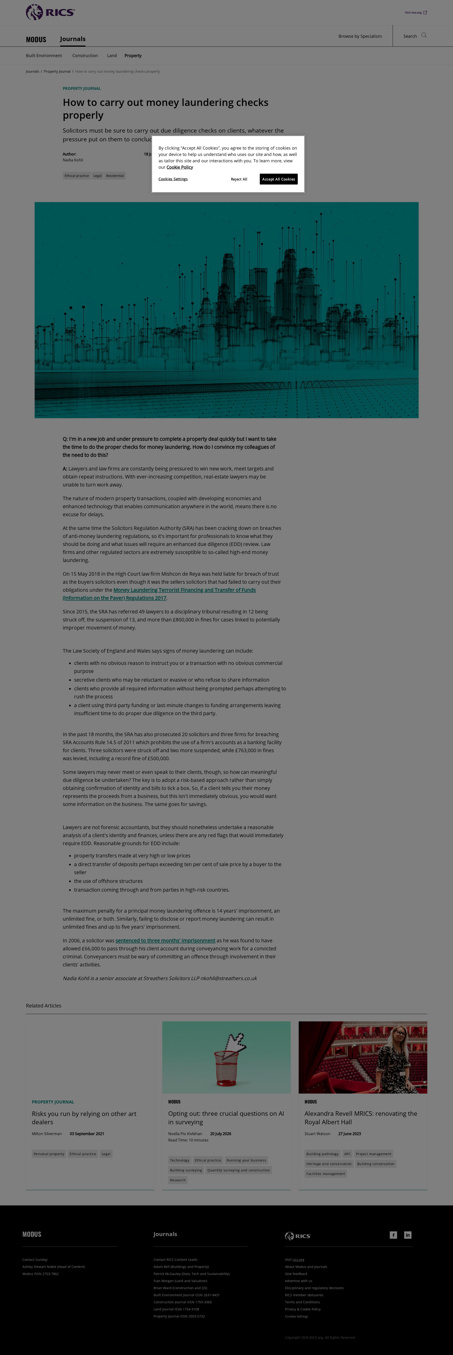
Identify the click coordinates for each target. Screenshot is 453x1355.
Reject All (239, 179)
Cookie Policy (180, 167)
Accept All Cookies (278, 179)
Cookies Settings (173, 178)
